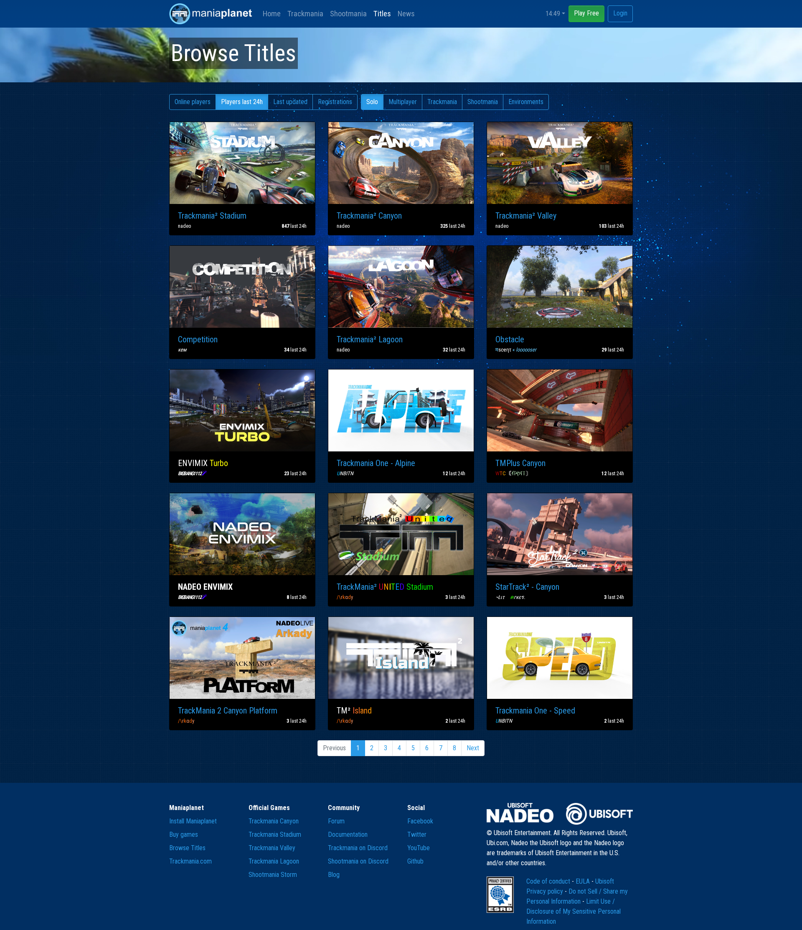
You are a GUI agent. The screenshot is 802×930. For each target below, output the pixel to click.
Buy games (183, 834)
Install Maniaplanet (193, 821)
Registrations (335, 102)
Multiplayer (402, 102)
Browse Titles (187, 848)
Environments (525, 102)
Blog (334, 875)
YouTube (418, 848)
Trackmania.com (190, 861)
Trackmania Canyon (274, 821)
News (406, 13)
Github (415, 861)
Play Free (586, 13)
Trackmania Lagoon (274, 861)
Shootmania (348, 13)
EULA (583, 881)
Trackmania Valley (272, 848)
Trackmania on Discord (358, 848)
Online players (193, 102)
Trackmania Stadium (275, 834)
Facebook (420, 821)
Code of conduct (549, 881)
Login (620, 13)
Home (272, 13)
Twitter (416, 834)
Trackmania (305, 13)
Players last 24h (242, 102)
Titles (382, 13)
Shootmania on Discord (358, 861)
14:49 (553, 14)
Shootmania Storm (273, 875)
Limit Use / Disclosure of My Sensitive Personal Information (573, 911)
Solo (372, 102)
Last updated (290, 102)
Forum (336, 821)
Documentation (348, 834)
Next (473, 748)
